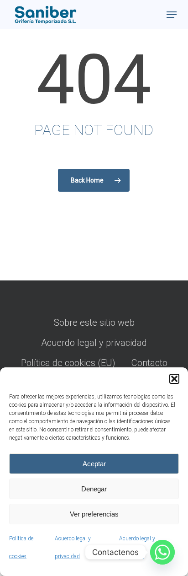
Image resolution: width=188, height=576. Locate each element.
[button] (174, 378)
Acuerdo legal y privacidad (94, 342)
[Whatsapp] (162, 552)
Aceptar (94, 464)
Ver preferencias (94, 514)
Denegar (94, 489)
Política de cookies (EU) (68, 362)
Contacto (149, 362)
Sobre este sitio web (94, 322)
